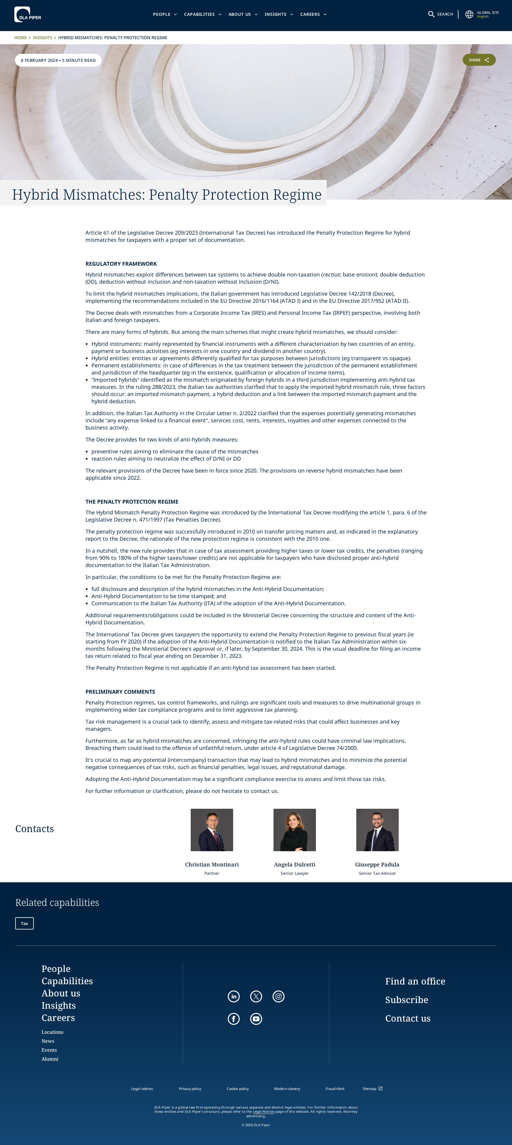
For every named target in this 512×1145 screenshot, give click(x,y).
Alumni (50, 1059)
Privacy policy (190, 1088)
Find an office (415, 981)
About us (240, 14)
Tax (24, 923)
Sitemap (369, 1088)
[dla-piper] (29, 14)
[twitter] (256, 996)
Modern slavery (287, 1088)
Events (49, 1050)
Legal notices (142, 1088)
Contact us (408, 1018)
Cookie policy (238, 1088)
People (161, 14)
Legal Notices (264, 1111)
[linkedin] (234, 996)
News (48, 1041)
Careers (310, 14)
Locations (52, 1032)
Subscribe (406, 999)
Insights (276, 14)
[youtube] (256, 1019)
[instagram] (279, 996)
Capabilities (199, 14)
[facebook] (234, 1019)
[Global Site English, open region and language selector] (469, 14)
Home (20, 37)
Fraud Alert (335, 1088)
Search (445, 14)
